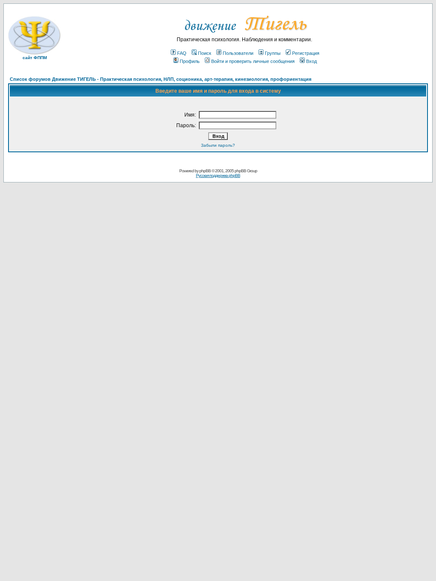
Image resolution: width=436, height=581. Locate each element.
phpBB (205, 170)
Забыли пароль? (218, 145)
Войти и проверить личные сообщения (253, 61)
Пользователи (238, 53)
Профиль (190, 61)
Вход (311, 61)
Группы (273, 53)
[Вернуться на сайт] (245, 35)
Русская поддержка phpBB (218, 175)
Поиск (204, 53)
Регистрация (305, 53)
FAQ (181, 53)
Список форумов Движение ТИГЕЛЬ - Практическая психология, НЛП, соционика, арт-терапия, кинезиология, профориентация (160, 79)
